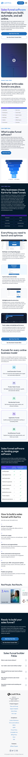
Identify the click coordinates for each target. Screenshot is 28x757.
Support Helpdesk (14, 708)
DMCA (14, 725)
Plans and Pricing (14, 706)
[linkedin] (10, 750)
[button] (14, 660)
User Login (14, 713)
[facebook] (17, 750)
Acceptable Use (14, 732)
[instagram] (15, 750)
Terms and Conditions (14, 722)
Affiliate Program (14, 746)
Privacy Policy (14, 730)
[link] (16, 596)
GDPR (14, 727)
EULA (14, 737)
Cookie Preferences (14, 720)
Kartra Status (14, 711)
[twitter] (12, 750)
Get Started (20, 2)
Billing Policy (14, 734)
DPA (14, 739)
